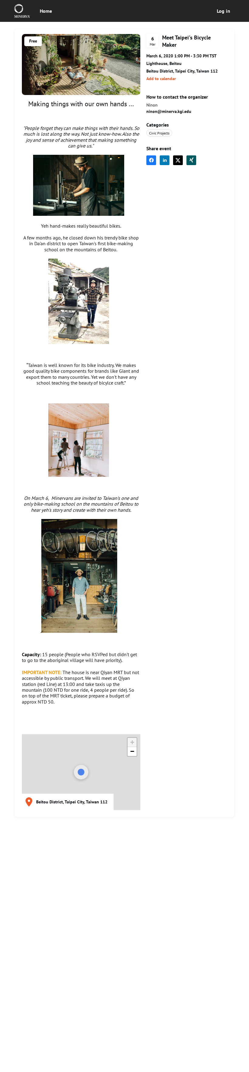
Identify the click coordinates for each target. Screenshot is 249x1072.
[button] (161, 78)
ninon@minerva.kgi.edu (168, 111)
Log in (223, 11)
